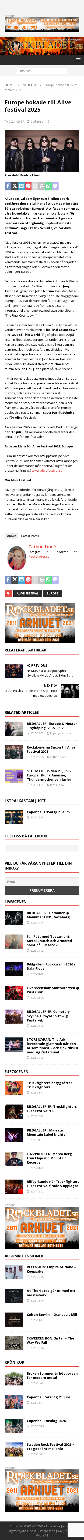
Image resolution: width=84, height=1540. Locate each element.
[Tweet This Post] (14, 186)
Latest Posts (30, 536)
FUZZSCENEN (16, 1071)
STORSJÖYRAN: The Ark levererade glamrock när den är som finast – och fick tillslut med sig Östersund (52, 1046)
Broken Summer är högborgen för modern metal (52, 1375)
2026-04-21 (37, 1092)
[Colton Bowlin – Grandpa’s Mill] (14, 1320)
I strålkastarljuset (25, 800)
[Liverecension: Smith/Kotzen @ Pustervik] (14, 993)
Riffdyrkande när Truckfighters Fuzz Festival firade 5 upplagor (53, 1183)
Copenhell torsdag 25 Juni (48, 1397)
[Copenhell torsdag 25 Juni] (14, 1402)
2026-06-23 (37, 1454)
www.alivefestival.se (47, 470)
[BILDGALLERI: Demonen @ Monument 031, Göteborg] (14, 918)
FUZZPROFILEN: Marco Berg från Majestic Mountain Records (49, 1158)
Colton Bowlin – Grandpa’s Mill (52, 1314)
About (11, 536)
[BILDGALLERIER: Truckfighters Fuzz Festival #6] (14, 1112)
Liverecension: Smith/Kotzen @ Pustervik (53, 990)
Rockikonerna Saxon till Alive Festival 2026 (51, 749)
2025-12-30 (37, 1116)
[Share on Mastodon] (55, 186)
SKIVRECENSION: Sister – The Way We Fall (50, 1340)
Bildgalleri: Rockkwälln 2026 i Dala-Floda (51, 966)
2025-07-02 (37, 733)
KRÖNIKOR (14, 1362)
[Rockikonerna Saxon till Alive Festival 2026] (14, 752)
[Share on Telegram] (62, 186)
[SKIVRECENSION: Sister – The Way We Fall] (14, 1343)
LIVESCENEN (16, 901)
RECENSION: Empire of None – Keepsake (51, 1269)
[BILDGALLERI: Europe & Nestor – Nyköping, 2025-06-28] (14, 729)
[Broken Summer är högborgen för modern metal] (14, 1378)
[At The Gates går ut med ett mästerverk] (14, 1296)
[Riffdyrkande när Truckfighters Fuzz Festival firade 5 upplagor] (14, 1187)
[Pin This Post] (28, 186)
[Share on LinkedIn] (21, 186)
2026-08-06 (37, 997)
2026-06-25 (37, 1426)
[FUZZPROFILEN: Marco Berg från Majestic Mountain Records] (14, 1159)
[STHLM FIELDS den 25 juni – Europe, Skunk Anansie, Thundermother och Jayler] (14, 776)
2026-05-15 (37, 1277)
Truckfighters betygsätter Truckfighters (49, 1085)
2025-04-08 (37, 1168)
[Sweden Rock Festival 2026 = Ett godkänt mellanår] (14, 1449)
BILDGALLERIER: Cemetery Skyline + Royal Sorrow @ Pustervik (48, 1015)
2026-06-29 (37, 817)
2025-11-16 (37, 1348)
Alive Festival (27, 593)
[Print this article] (41, 186)
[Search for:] (42, 70)
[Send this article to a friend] (35, 186)
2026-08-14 (37, 922)
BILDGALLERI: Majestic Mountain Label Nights (46, 1132)
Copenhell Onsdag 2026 (46, 1421)
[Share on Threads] (75, 186)
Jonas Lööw (57, 785)
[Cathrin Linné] (16, 568)
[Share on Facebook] (8, 186)
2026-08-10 (37, 974)
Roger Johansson (60, 733)
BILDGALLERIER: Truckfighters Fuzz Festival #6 (52, 1108)
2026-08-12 (37, 950)
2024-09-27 (16, 121)
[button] (77, 59)
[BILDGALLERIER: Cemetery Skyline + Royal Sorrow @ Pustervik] (14, 1017)
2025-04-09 (37, 785)
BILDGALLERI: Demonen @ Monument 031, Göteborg (48, 915)
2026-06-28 (37, 1383)
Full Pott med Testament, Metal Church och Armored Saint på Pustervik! (49, 940)
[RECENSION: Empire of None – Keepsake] (14, 1272)
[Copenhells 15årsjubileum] (14, 817)
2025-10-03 (37, 1140)
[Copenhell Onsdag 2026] (14, 1426)
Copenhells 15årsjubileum (48, 812)
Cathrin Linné (40, 121)
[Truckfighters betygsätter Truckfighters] (14, 1088)
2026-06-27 (37, 1402)
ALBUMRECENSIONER (24, 1256)
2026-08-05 (37, 1057)
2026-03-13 (37, 1320)
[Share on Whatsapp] (48, 186)
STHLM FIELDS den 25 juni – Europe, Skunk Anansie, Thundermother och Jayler (49, 775)
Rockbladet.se (38, 556)
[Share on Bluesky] (68, 186)
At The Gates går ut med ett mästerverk (51, 1292)
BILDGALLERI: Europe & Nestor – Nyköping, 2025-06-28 (52, 725)
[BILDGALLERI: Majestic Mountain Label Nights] (14, 1135)
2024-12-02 (37, 1191)
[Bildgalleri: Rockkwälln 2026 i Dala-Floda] (14, 969)
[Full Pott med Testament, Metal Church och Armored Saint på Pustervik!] (14, 942)
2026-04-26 (37, 1300)
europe (52, 593)
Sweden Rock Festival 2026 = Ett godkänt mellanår (50, 1446)
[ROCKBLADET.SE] (42, 52)
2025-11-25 (37, 757)
